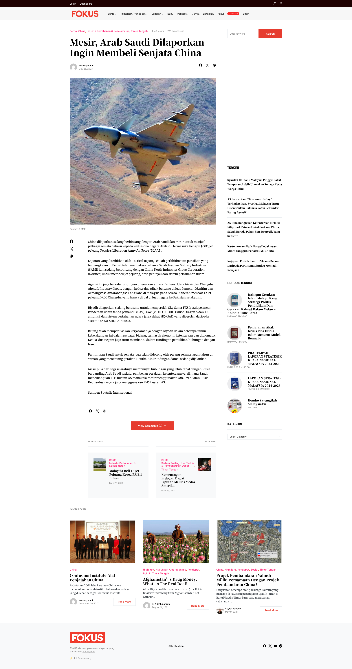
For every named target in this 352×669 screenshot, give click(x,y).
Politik (147, 573)
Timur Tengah (139, 31)
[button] (274, 3)
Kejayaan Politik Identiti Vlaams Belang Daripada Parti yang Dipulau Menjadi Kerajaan (253, 265)
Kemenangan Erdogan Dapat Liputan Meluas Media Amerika (178, 480)
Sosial (254, 569)
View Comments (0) (150, 425)
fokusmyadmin (86, 65)
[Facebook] (264, 646)
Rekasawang (84, 658)
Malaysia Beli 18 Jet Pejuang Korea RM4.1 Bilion (125, 474)
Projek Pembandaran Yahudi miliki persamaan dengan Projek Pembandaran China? (247, 580)
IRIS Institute (88, 651)
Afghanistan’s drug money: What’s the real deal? (170, 581)
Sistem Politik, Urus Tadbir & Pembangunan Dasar (177, 464)
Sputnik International (116, 392)
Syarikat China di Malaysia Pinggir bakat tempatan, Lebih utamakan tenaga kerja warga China (254, 184)
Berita (73, 31)
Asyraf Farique (233, 608)
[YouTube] (275, 646)
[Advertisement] (254, 102)
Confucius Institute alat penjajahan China (92, 577)
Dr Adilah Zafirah (161, 604)
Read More (124, 601)
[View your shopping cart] (281, 3)
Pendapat (193, 569)
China (81, 31)
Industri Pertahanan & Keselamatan (108, 31)
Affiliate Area (176, 646)
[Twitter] (270, 646)
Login (73, 3)
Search (270, 33)
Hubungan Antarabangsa (171, 569)
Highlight (148, 569)
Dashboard (86, 3)
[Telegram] (280, 646)
